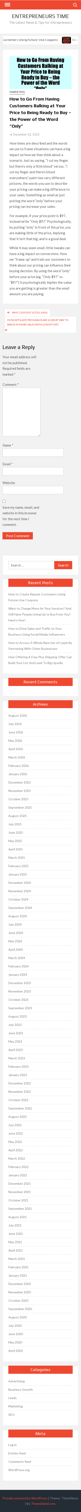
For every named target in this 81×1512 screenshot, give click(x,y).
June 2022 (15, 1133)
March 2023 (16, 1058)
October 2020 (18, 1300)
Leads (12, 1398)
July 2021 (15, 1225)
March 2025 (16, 857)
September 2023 (20, 1008)
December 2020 (19, 1284)
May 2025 (15, 841)
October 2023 (18, 1000)
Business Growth (20, 1389)
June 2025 (15, 832)
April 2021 (15, 1250)
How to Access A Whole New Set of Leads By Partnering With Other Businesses (40, 646)
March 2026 (16, 757)
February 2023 (18, 1066)
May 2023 (15, 1041)
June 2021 (15, 1234)
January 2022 (17, 1175)
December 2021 (19, 1183)
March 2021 (16, 1259)
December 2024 (19, 883)
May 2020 (15, 1342)
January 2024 (17, 974)
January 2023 (17, 1075)
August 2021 (17, 1217)
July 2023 (15, 1025)
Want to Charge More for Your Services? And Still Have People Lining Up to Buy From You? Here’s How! (39, 614)
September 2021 (20, 1208)
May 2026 (15, 740)
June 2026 (15, 732)
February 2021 (18, 1267)
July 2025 (15, 824)
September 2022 (20, 1108)
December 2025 (19, 782)
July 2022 (15, 1125)
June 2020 (15, 1334)
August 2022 (17, 1117)
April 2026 (15, 749)
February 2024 (18, 966)
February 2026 (18, 766)
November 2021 (19, 1192)
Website (8, 483)
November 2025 (19, 791)
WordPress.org (19, 1470)
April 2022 (15, 1150)
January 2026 (17, 774)
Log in (12, 1445)
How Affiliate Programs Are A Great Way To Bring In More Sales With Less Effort (38, 322)
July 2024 (15, 924)
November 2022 (19, 1091)
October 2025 (18, 799)
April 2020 (15, 1351)
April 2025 (15, 849)
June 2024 (15, 933)
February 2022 (18, 1167)
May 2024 (15, 941)
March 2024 (16, 958)
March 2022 (16, 1158)
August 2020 (17, 1317)
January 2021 (17, 1275)
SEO (11, 1414)
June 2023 (15, 1033)
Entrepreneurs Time (40, 16)
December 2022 (19, 1083)
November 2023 (19, 991)
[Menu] (6, 4)
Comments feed (19, 1461)
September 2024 (20, 908)
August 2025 (17, 816)
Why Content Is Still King (30, 312)
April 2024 (15, 949)
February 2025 (18, 866)
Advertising (16, 1381)
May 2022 (15, 1142)
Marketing (17, 92)
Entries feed (17, 1453)
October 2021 (18, 1200)
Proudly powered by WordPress (24, 1498)
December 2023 (19, 983)
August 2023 (17, 1016)
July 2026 (15, 724)
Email (7, 464)
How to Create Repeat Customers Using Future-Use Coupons (36, 597)
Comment (10, 384)
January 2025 (17, 874)
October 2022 (18, 1100)
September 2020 (20, 1309)
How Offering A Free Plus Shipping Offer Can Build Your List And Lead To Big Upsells (40, 660)
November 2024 (19, 891)
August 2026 (17, 715)
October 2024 (18, 899)
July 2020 (15, 1325)
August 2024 (17, 916)
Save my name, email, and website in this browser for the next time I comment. (20, 516)
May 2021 (15, 1242)
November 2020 (19, 1292)
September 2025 (20, 807)
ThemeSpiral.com (43, 1503)
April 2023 (15, 1050)
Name (7, 445)
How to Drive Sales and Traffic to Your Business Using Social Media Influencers (36, 631)
